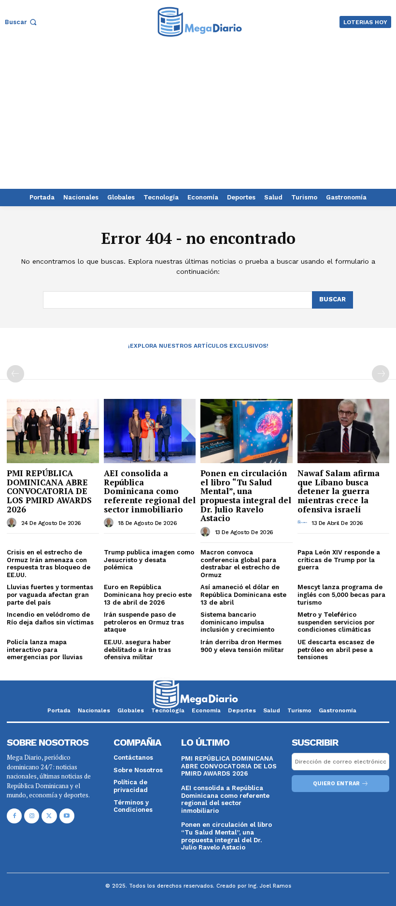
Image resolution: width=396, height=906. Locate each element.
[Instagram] (31, 815)
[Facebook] (14, 815)
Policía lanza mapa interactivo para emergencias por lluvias (45, 649)
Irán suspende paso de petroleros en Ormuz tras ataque (144, 622)
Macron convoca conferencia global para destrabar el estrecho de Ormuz (240, 564)
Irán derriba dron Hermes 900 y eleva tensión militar (242, 645)
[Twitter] (49, 815)
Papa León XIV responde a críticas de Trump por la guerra (338, 560)
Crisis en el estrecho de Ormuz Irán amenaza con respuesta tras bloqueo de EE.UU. (48, 564)
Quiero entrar (336, 783)
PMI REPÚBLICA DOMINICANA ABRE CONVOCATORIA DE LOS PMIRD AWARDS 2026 (49, 491)
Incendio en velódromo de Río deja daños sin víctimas (50, 618)
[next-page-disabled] (380, 373)
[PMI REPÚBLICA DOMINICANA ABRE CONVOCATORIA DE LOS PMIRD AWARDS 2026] (53, 431)
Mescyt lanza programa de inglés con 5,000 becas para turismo (341, 594)
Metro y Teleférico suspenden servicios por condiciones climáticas (336, 622)
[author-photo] (13, 522)
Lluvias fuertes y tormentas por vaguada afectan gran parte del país (50, 594)
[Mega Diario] (199, 22)
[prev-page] (15, 373)
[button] (22, 22)
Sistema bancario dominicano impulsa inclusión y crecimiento (237, 622)
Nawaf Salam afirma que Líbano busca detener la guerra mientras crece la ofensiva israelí (338, 491)
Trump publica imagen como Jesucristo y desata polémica (149, 560)
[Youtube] (66, 815)
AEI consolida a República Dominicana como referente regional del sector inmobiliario (150, 491)
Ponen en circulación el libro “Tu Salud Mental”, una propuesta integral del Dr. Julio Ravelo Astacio (245, 495)
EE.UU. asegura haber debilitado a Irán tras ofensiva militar (137, 649)
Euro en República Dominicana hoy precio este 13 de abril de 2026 (148, 594)
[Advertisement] (198, 116)
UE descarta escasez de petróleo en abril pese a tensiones (335, 649)
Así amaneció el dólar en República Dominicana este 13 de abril (243, 594)
